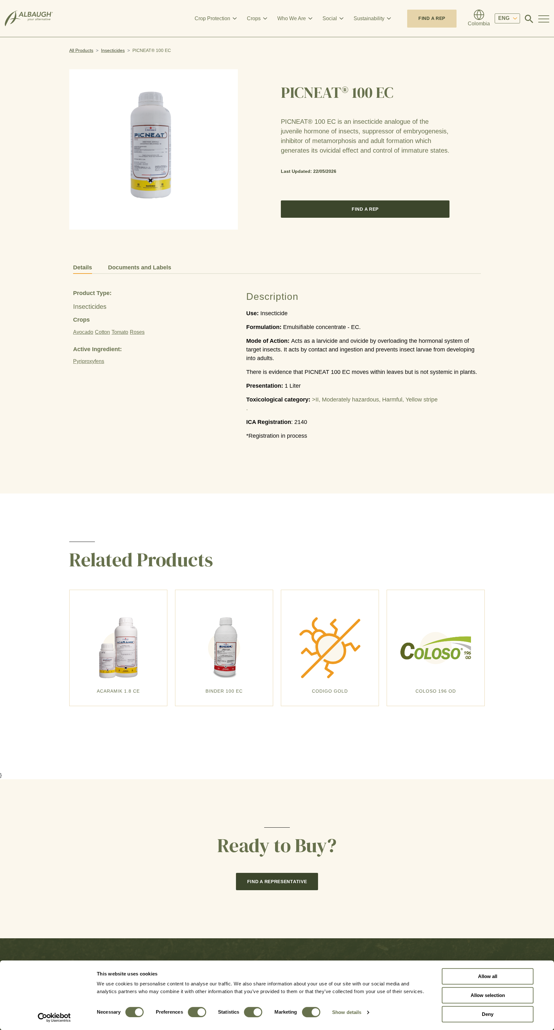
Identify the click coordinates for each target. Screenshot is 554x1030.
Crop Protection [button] (212, 18)
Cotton (102, 332)
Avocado (83, 332)
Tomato (120, 332)
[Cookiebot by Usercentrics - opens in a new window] (54, 1017)
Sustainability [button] (369, 18)
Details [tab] (82, 267)
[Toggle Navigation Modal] (543, 18)
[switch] (197, 1012)
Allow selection (488, 995)
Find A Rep (431, 18)
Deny (487, 1014)
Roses (137, 332)
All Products (81, 50)
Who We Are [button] (291, 18)
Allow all (487, 976)
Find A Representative (277, 881)
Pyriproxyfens (88, 361)
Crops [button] (254, 18)
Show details (346, 1012)
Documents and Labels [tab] (139, 267)
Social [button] (330, 18)
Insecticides (113, 50)
